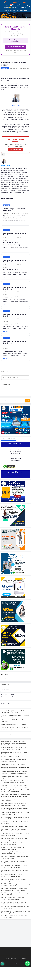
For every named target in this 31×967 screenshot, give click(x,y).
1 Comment (5, 321)
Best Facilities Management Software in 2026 (14, 826)
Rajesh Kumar (13, 68)
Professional (23, 960)
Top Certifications (10, 958)
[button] (27, 963)
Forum (6, 960)
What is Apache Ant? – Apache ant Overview (13, 724)
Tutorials (23, 958)
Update (14, 960)
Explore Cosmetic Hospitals (15, 46)
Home (2, 58)
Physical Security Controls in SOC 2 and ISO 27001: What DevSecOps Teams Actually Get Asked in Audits (13, 743)
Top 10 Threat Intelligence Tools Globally (12, 757)
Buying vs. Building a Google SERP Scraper (13, 764)
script (3, 154)
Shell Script (7, 58)
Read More (6, 223)
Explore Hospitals (15, 149)
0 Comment (6, 71)
